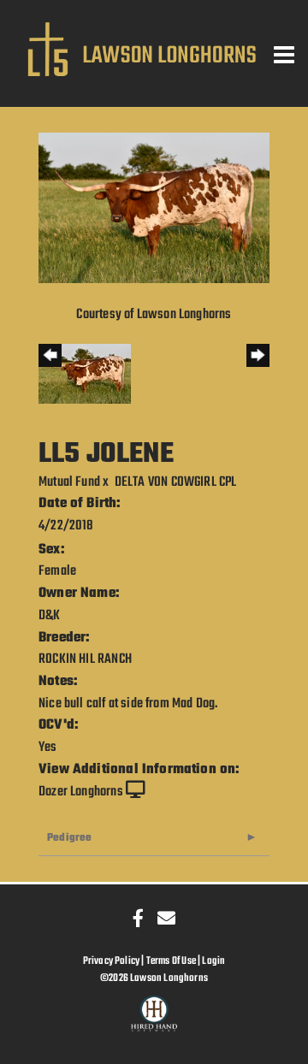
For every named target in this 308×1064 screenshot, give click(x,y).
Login (213, 961)
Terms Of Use (171, 961)
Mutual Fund (69, 482)
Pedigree (69, 837)
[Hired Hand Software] (154, 1021)
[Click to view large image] (154, 208)
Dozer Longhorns (80, 792)
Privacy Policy (111, 961)
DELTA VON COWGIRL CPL (176, 482)
